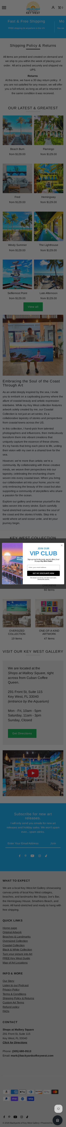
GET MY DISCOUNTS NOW (43, 573)
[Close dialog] (61, 545)
